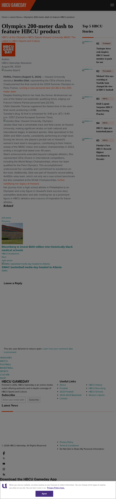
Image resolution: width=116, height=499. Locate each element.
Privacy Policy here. (56, 488)
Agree (44, 494)
